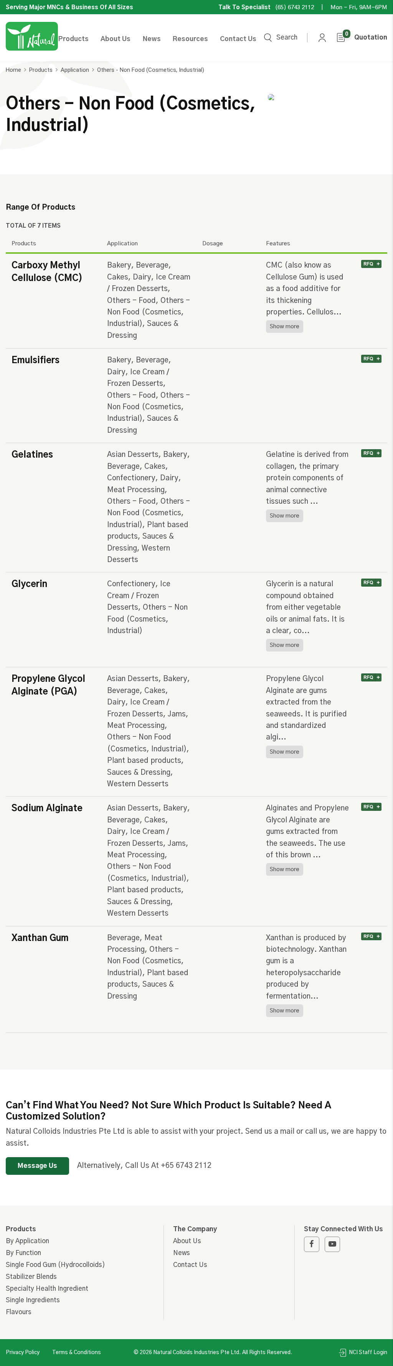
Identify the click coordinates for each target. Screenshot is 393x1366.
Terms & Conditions (76, 1352)
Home (13, 69)
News (152, 39)
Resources (190, 39)
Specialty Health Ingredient (47, 1288)
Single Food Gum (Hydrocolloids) (55, 1265)
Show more (284, 326)
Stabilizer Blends (31, 1276)
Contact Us (238, 39)
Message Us (37, 1166)
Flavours (18, 1312)
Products (73, 39)
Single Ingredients (33, 1300)
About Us (115, 39)
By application (27, 1241)
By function (23, 1253)
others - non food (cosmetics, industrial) (150, 69)
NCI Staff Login (367, 1352)
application (75, 69)
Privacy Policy (23, 1352)
